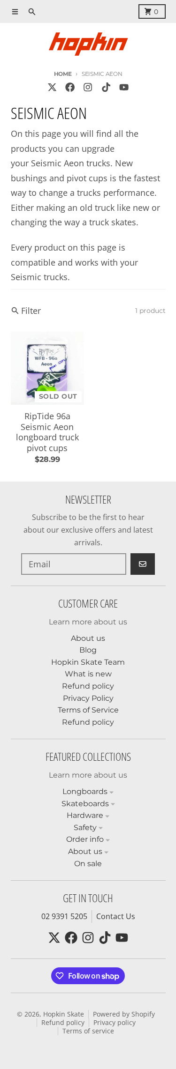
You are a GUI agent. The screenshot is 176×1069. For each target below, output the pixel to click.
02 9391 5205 (64, 916)
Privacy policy (114, 1022)
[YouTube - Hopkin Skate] (123, 87)
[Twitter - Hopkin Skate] (52, 87)
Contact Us (115, 916)
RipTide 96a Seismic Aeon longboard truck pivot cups (47, 432)
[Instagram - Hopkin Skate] (88, 87)
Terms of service (88, 1031)
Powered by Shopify (124, 1014)
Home (63, 73)
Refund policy (62, 1022)
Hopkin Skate (63, 1014)
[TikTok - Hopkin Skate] (106, 87)
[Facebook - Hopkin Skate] (70, 87)
